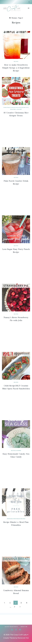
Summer (18, 450)
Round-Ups (25, 107)
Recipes (16, 61)
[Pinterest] (16, 629)
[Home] (10, 18)
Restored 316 (23, 638)
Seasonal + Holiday (16, 109)
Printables (16, 518)
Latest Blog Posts (11, 626)
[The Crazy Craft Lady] (12, 8)
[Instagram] (12, 629)
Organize (10, 518)
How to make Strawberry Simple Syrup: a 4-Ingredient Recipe (16, 68)
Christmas (6, 107)
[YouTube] (20, 629)
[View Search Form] (29, 2)
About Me (24, 626)
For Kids (13, 107)
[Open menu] (28, 8)
